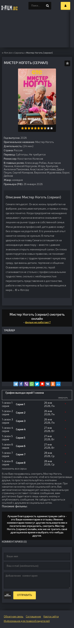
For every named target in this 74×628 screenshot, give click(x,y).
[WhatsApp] (31, 384)
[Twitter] (37, 384)
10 (51, 128)
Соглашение (33, 616)
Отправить (24, 595)
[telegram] (15, 384)
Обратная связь (13, 616)
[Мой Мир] (58, 384)
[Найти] (47, 5)
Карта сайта (51, 616)
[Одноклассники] (53, 384)
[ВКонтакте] (47, 384)
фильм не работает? (38, 322)
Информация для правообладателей (27, 620)
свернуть (63, 397)
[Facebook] (21, 384)
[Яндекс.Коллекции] (42, 384)
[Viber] (26, 384)
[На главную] (9, 5)
